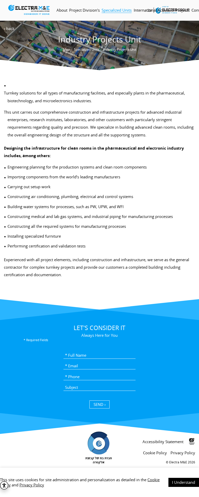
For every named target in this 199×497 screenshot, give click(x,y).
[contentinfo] (99, 460)
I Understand (183, 482)
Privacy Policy (31, 484)
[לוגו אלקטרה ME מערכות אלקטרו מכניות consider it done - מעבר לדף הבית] (29, 10)
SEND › (100, 404)
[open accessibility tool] (4, 485)
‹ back (9, 28)
